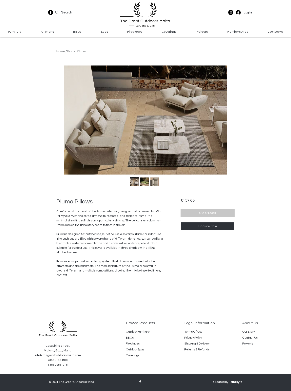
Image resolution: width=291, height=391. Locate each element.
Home (60, 51)
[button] (230, 12)
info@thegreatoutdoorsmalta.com (58, 355)
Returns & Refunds (196, 349)
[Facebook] (50, 12)
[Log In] (238, 12)
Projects (247, 343)
